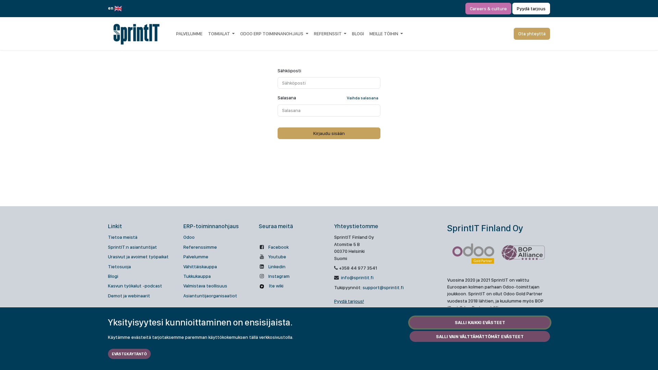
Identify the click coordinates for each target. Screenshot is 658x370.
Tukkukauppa (197, 276)
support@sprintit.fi (383, 287)
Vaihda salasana (362, 98)
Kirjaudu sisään (329, 133)
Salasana (328, 97)
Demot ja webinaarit (129, 295)
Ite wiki (275, 285)
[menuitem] (189, 33)
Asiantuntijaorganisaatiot (210, 295)
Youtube (277, 256)
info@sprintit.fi (357, 277)
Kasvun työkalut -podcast (135, 285)
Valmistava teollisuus (205, 285)
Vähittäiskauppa (200, 266)
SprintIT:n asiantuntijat (132, 247)
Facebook (278, 247)
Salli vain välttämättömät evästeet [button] (480, 336)
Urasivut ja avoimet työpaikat (138, 256)
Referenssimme (200, 247)
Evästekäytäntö (129, 354)
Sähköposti (289, 70)
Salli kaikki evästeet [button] (480, 322)
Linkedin (276, 266)
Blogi (113, 276)
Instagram (279, 276)
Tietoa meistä (122, 237)
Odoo (189, 237)
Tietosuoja (119, 266)
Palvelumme (195, 256)
